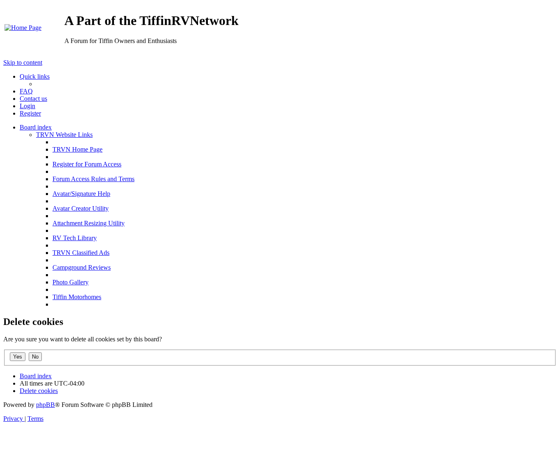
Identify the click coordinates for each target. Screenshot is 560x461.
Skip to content (22, 62)
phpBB (45, 404)
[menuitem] (23, 27)
